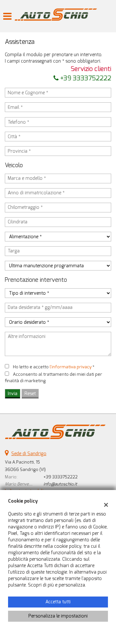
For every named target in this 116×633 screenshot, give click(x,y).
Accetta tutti (58, 602)
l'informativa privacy (71, 367)
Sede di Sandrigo (28, 454)
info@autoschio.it (60, 484)
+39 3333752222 (85, 78)
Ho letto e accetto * (53, 367)
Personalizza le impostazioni (58, 616)
